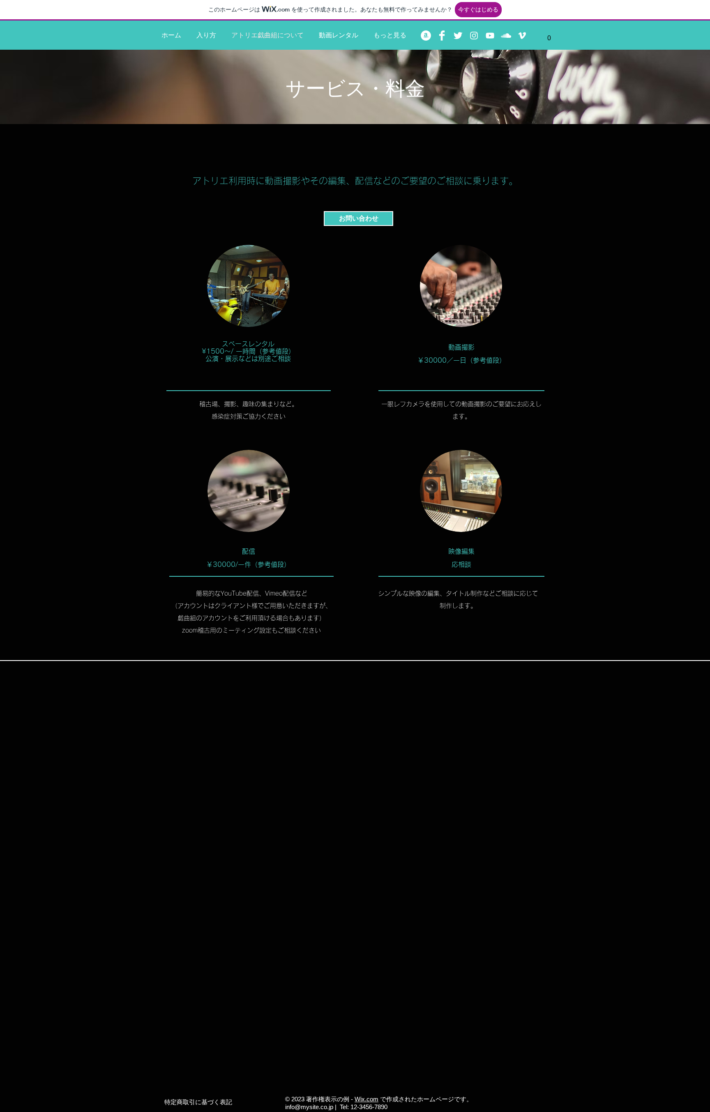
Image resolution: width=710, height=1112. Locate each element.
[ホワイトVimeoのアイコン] (522, 35)
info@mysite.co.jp (309, 1106)
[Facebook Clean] (442, 35)
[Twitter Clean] (458, 35)
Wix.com (366, 1099)
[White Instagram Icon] (474, 35)
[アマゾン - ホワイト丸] (426, 35)
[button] (549, 35)
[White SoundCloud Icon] (506, 35)
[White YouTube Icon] (490, 35)
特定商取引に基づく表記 (198, 1101)
